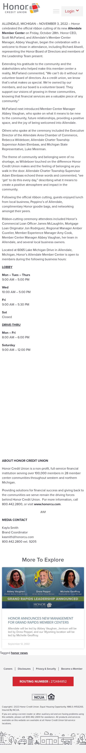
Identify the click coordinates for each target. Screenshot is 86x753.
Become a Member (71, 669)
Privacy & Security (46, 669)
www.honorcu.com (47, 504)
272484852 (43, 681)
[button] (72, 11)
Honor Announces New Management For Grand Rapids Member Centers (40, 620)
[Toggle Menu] (56, 11)
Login (69, 11)
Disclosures (24, 669)
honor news (19, 653)
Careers (8, 669)
